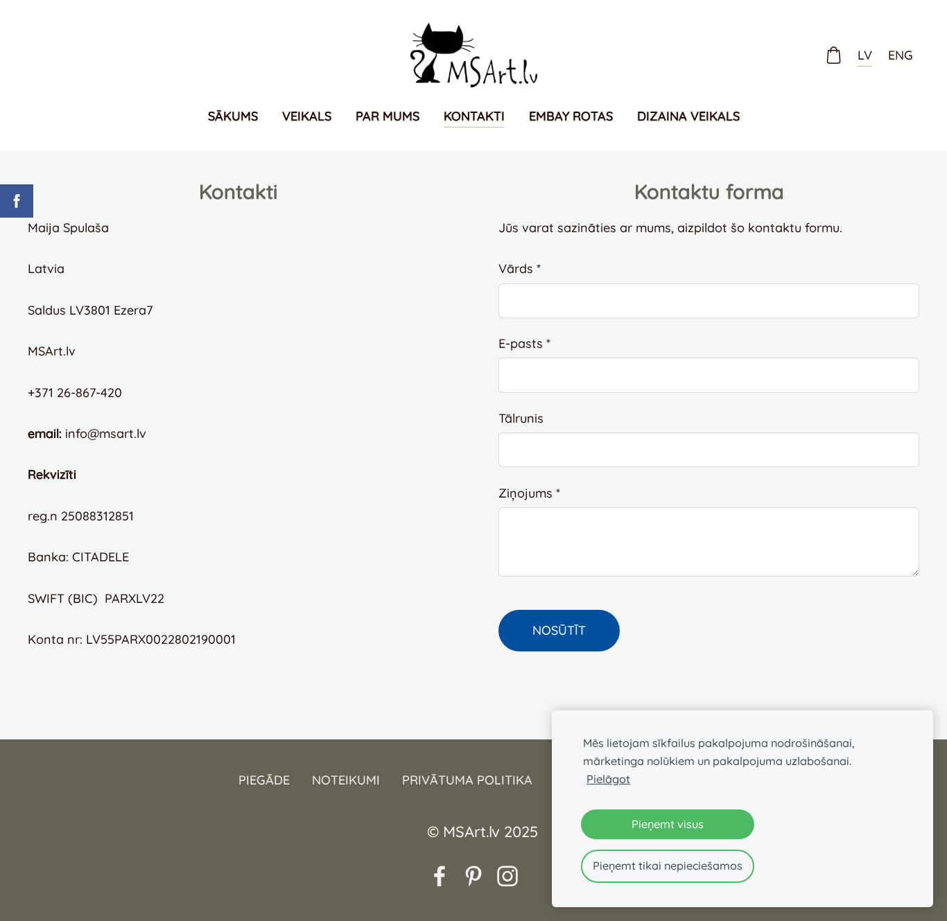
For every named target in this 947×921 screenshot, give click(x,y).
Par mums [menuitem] (387, 116)
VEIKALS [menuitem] (306, 116)
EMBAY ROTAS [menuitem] (571, 116)
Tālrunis (521, 418)
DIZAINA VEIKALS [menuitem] (688, 116)
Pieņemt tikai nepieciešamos (667, 865)
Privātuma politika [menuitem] (467, 780)
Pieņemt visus (668, 824)
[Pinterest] (473, 876)
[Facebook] (439, 876)
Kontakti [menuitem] (474, 116)
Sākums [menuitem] (233, 116)
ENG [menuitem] (900, 55)
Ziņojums (529, 493)
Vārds (519, 269)
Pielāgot (608, 779)
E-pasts (524, 343)
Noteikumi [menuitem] (346, 780)
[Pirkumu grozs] (834, 54)
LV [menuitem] (865, 55)
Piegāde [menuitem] (264, 780)
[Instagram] (507, 876)
